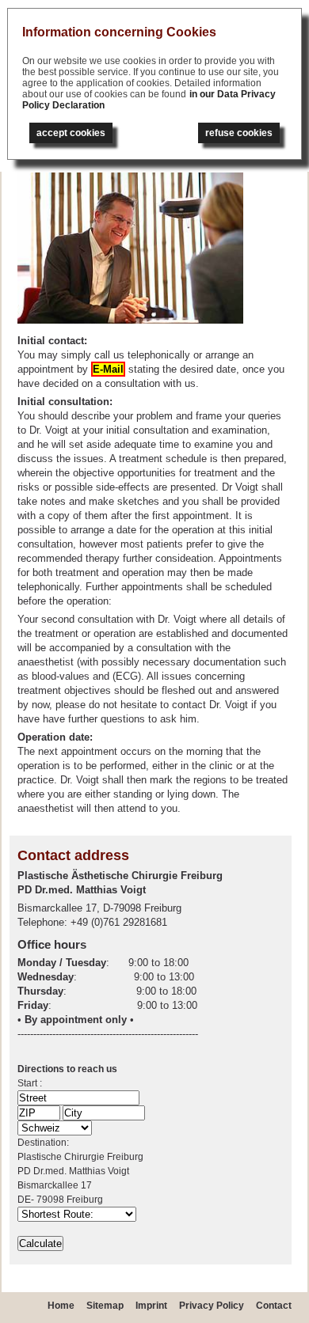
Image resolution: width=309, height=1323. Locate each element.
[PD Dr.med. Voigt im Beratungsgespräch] (130, 320)
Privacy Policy (211, 1305)
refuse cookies (239, 132)
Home (61, 1305)
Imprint (151, 1305)
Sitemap (105, 1305)
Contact (274, 1305)
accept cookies (70, 132)
